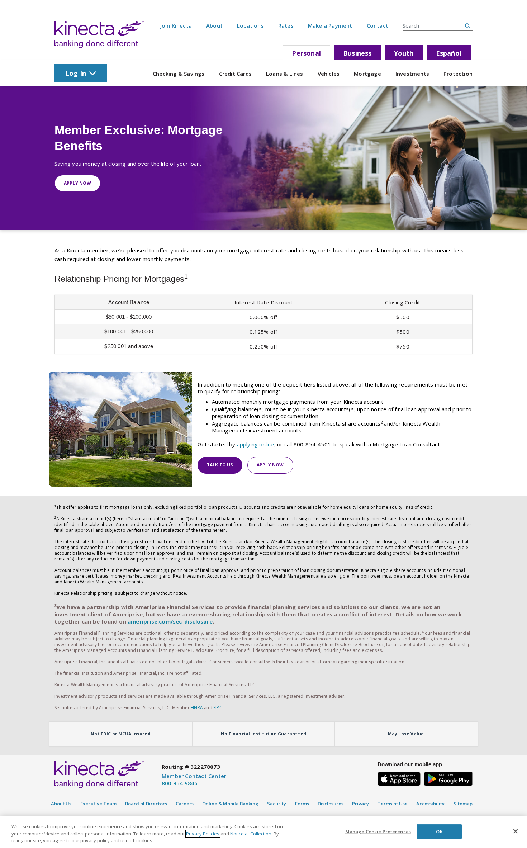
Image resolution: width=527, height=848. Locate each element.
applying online (255, 444)
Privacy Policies (202, 833)
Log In (75, 73)
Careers (185, 803)
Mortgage (367, 73)
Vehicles (329, 73)
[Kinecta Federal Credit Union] (99, 34)
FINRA (197, 708)
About (214, 25)
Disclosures (330, 803)
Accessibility (430, 803)
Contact (377, 25)
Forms (302, 803)
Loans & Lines (284, 73)
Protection (458, 73)
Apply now (77, 183)
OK (439, 831)
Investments (412, 73)
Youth (404, 53)
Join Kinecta (176, 25)
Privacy (360, 803)
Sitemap (463, 803)
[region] (263, 832)
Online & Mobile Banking (230, 803)
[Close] (515, 831)
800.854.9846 (180, 783)
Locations (250, 25)
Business (357, 53)
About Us (61, 803)
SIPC (217, 708)
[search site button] (468, 25)
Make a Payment (330, 25)
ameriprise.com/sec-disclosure (170, 621)
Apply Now (270, 465)
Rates (286, 25)
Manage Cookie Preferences (378, 831)
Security (276, 803)
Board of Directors (146, 803)
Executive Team (98, 803)
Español (448, 53)
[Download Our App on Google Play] (448, 777)
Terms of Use (393, 803)
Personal (306, 53)
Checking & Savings (179, 73)
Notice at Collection (250, 833)
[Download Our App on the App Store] (399, 777)
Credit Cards (235, 73)
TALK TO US (220, 465)
